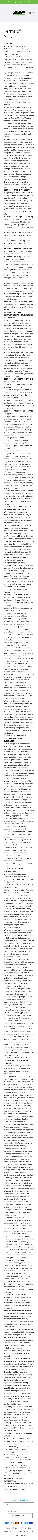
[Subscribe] (32, 1504)
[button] (3, 13)
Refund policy (17, 1531)
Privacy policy (29, 1531)
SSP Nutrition (16, 1528)
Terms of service (20, 1535)
